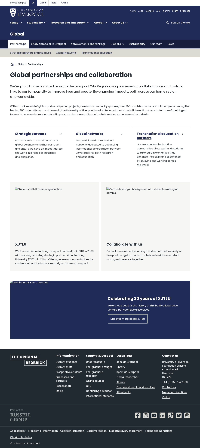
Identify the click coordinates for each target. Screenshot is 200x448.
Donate (150, 10)
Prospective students (69, 372)
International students (100, 396)
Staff (175, 10)
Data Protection (96, 431)
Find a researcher (127, 377)
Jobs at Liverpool (127, 362)
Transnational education (97, 53)
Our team (156, 44)
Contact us (169, 387)
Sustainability (137, 44)
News (133, 10)
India (53, 2)
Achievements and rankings (88, 44)
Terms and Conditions (158, 431)
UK (33, 2)
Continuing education (99, 391)
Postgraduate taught (99, 367)
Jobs (140, 10)
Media (59, 391)
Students (185, 10)
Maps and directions (174, 392)
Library (121, 367)
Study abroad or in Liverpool (48, 44)
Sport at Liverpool (128, 372)
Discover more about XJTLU (127, 319)
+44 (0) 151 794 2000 (175, 382)
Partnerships (18, 44)
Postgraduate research (94, 374)
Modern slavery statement (125, 431)
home (12, 64)
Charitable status (21, 437)
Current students (66, 362)
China (43, 2)
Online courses (95, 381)
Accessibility (17, 431)
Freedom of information (43, 431)
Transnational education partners (158, 136)
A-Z (158, 10)
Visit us (166, 397)
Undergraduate (95, 362)
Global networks (66, 53)
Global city (117, 44)
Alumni (166, 10)
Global (17, 34)
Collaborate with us (124, 244)
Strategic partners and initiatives (30, 53)
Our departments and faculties (136, 387)
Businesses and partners (65, 379)
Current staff (64, 367)
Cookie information (72, 431)
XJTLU (20, 244)
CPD (88, 386)
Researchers (63, 386)
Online (64, 2)
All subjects (124, 392)
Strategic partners (30, 134)
